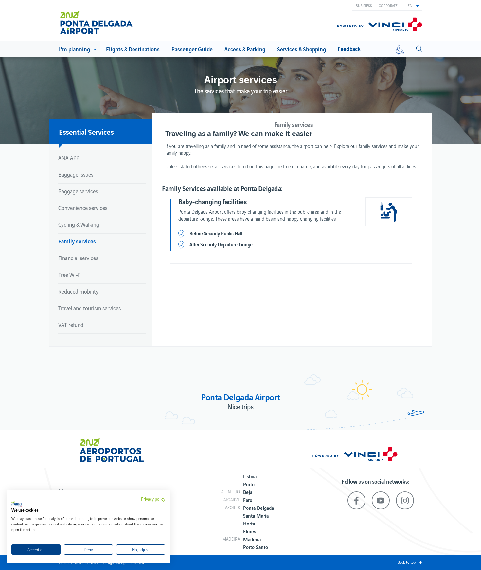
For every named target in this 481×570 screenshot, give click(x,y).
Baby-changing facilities (212, 201)
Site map (67, 490)
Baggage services (78, 191)
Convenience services (82, 208)
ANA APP (68, 158)
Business (364, 5)
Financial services (78, 258)
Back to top (407, 562)
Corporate (388, 5)
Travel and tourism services (89, 308)
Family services (77, 241)
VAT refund (70, 325)
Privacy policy (153, 499)
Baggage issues (75, 174)
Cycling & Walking (78, 224)
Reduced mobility (78, 291)
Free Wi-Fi (70, 274)
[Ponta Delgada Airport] (96, 20)
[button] (413, 5)
